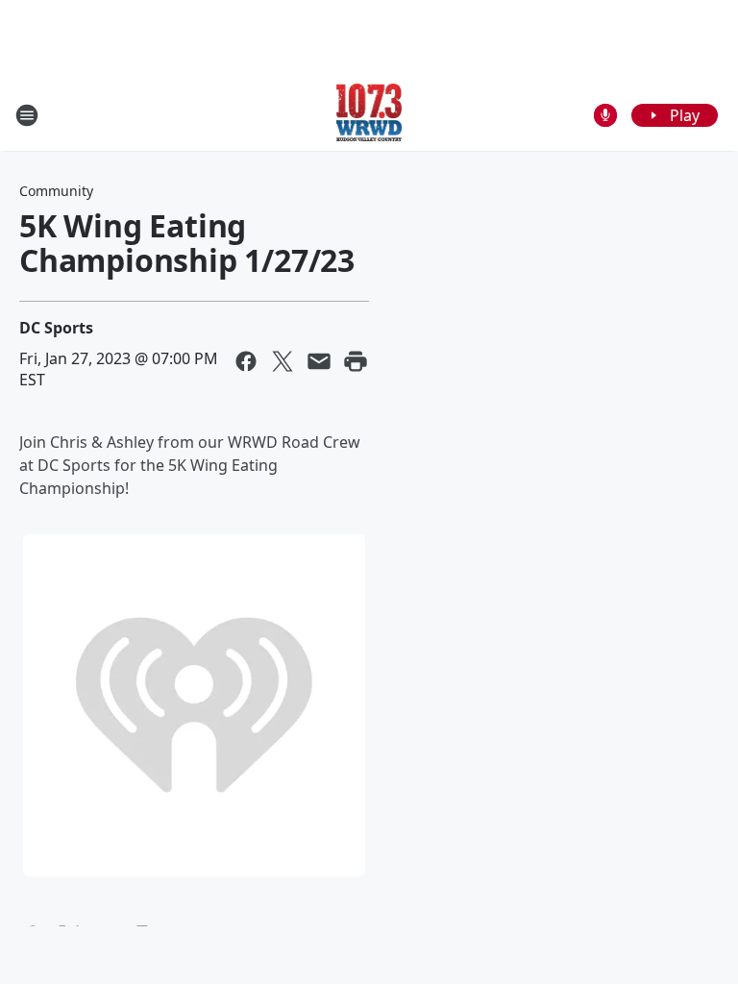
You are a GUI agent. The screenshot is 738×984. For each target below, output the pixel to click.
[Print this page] (355, 361)
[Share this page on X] (282, 361)
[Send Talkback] (605, 115)
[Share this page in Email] (319, 361)
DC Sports (56, 327)
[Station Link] (369, 115)
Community (56, 191)
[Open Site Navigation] (26, 115)
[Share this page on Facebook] (246, 361)
